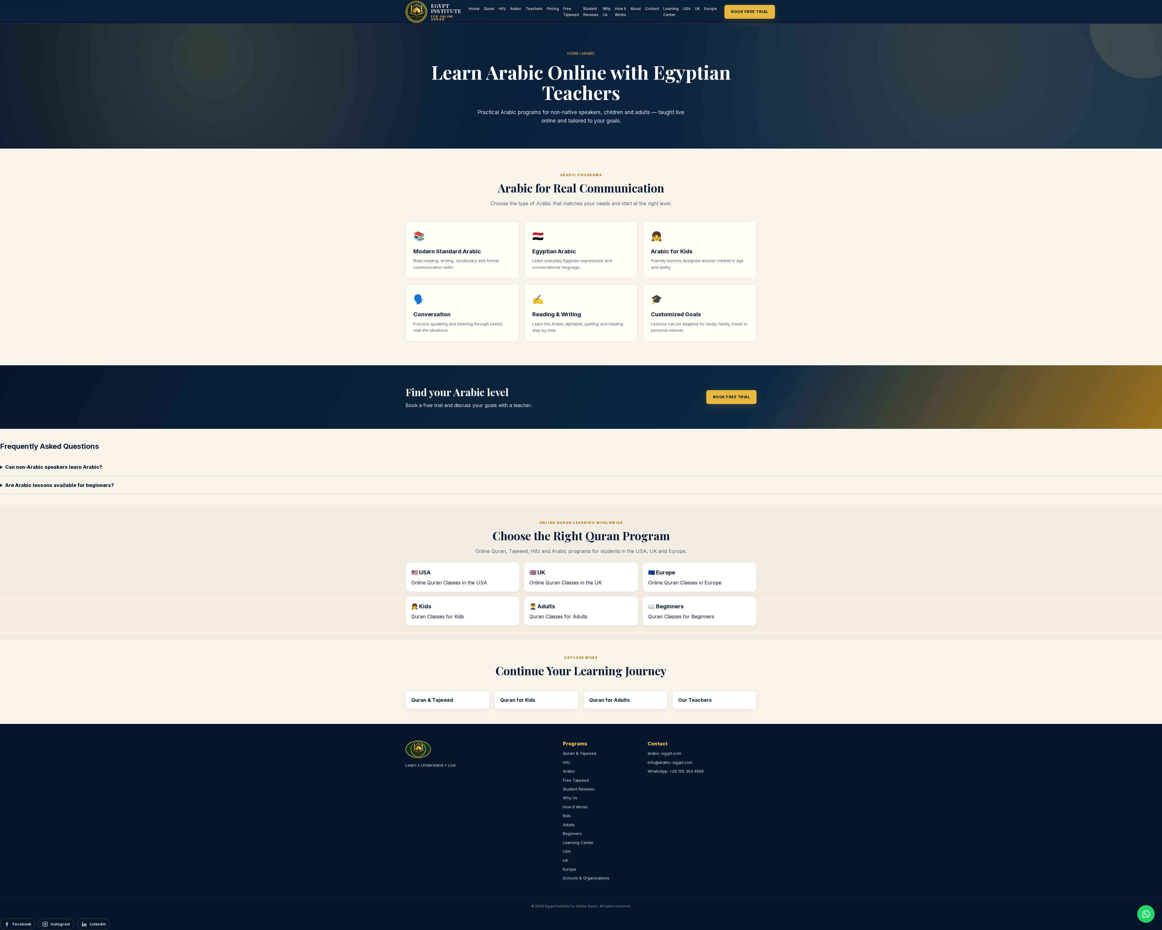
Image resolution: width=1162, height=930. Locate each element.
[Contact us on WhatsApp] (1146, 914)
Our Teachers (695, 700)
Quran (489, 8)
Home (474, 8)
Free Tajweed (571, 11)
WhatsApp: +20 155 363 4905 (676, 771)
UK (697, 8)
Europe (710, 8)
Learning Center (671, 11)
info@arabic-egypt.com (670, 762)
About (635, 8)
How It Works (620, 11)
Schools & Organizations (586, 878)
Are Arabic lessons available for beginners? (59, 485)
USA (687, 8)
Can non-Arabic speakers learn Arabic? (53, 467)
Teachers (534, 8)
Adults (569, 824)
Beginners (572, 833)
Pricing (553, 8)
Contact (652, 8)
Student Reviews (591, 11)
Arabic (515, 8)
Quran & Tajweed (432, 700)
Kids (567, 815)
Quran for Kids (517, 700)
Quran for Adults (609, 700)
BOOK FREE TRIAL (749, 11)
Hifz (502, 8)
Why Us (607, 11)
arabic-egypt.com (664, 753)
